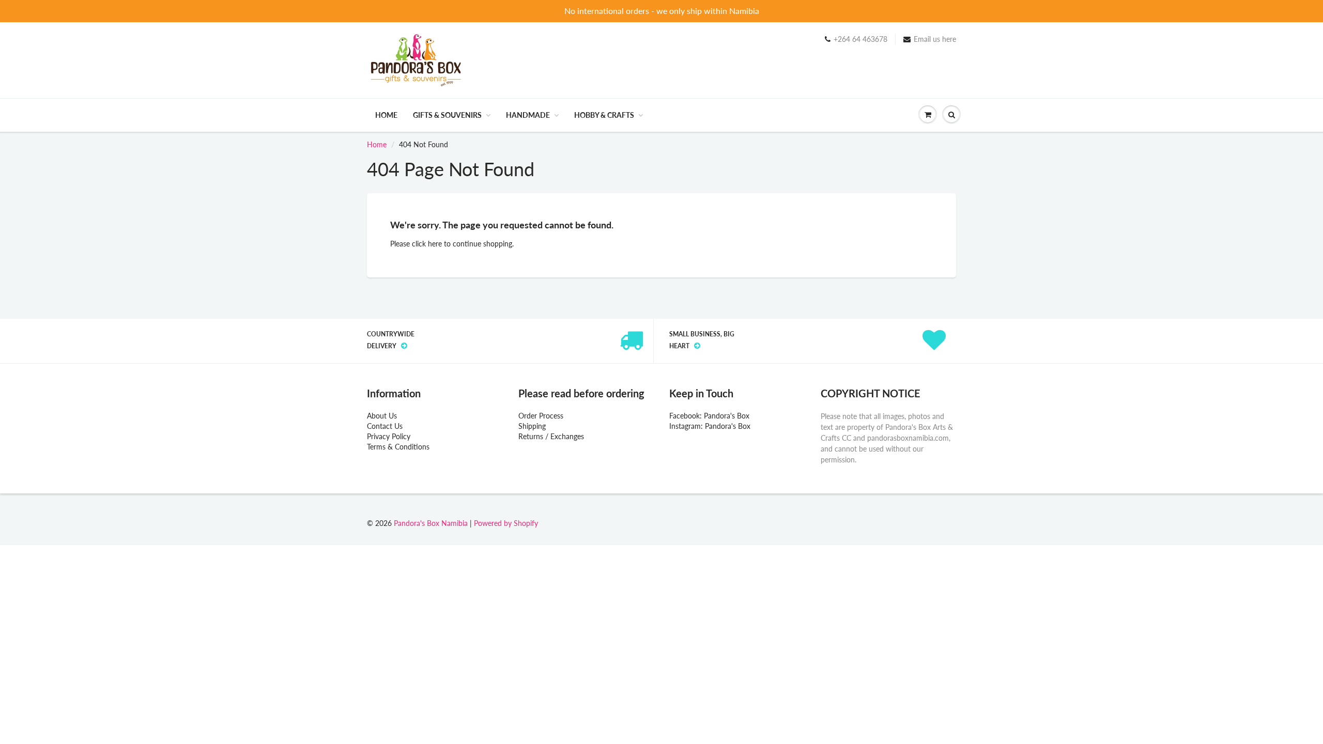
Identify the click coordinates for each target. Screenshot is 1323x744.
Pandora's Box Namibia (431, 523)
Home (386, 115)
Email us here (935, 39)
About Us (382, 415)
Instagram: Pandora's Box (709, 426)
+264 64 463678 (860, 39)
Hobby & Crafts (604, 115)
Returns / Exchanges (551, 436)
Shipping (532, 426)
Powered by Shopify (506, 523)
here (435, 243)
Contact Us (385, 426)
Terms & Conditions (398, 446)
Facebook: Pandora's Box (709, 415)
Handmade (528, 115)
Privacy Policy (388, 436)
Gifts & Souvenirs (447, 115)
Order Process (540, 415)
